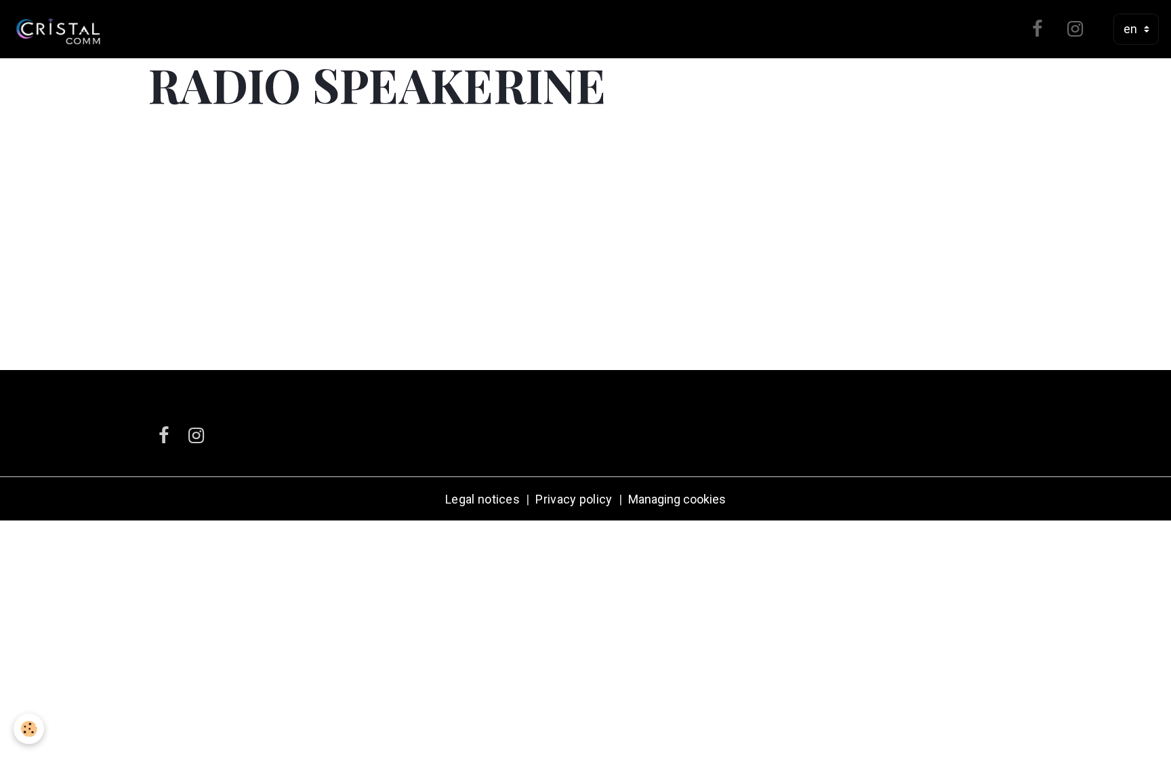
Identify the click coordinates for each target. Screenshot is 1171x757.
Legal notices (482, 499)
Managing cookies (677, 499)
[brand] (61, 29)
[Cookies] (29, 729)
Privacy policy (573, 499)
